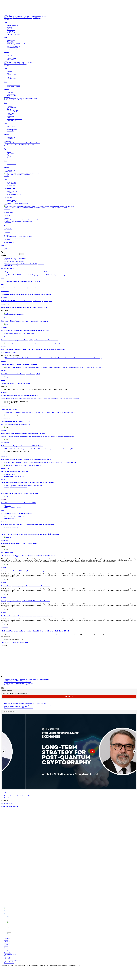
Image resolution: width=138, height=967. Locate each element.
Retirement (10, 156)
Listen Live (3, 245)
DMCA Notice (7, 955)
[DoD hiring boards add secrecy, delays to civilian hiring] (69, 537)
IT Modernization (11, 32)
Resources (6, 218)
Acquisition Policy (5, 291)
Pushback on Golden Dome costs (12, 259)
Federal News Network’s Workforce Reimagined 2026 (17, 682)
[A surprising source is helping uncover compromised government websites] (69, 324)
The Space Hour (11, 185)
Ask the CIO (10, 42)
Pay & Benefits (8, 141)
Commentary (4, 392)
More (2, 687)
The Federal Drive (11, 182)
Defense (6, 61)
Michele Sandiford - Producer (14, 194)
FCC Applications (8, 961)
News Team (7, 938)
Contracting (3, 336)
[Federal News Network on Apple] (4, 911)
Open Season (10, 153)
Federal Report (11, 126)
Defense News (4, 456)
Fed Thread (3, 567)
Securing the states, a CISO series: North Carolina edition (18, 683)
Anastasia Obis (11, 94)
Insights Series (8, 229)
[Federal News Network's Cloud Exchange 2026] (69, 377)
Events (6, 204)
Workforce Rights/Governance (14, 119)
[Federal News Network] (10, 12)
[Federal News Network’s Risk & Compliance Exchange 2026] (69, 367)
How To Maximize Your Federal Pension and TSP (16, 684)
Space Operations (11, 78)
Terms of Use (7, 953)
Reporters (6, 52)
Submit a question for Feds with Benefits (17, 203)
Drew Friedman (11, 137)
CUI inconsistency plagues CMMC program (15, 258)
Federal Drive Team (9, 188)
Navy (8, 76)
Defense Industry (11, 74)
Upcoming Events (8, 212)
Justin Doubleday (11, 58)
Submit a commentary (12, 200)
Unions (9, 117)
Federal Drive (7, 171)
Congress (3, 479)
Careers (6, 940)
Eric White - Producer (12, 192)
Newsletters (7, 943)
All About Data (11, 40)
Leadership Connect (12, 120)
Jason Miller (10, 55)
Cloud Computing (11, 30)
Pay (8, 155)
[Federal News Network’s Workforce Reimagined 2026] (69, 496)
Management (10, 116)
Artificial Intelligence (12, 25)
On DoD (9, 77)
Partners (6, 950)
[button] (3, 751)
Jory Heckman (10, 56)
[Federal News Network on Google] (4, 913)
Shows (5, 37)
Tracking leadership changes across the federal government (15, 424)
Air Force (9, 71)
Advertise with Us (8, 242)
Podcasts (6, 225)
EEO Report (7, 958)
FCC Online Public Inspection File (12, 960)
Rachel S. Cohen (11, 95)
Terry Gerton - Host (12, 191)
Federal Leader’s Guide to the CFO (13, 680)
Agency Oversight (11, 107)
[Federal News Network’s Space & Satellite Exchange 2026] (69, 358)
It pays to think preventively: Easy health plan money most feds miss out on (25, 586)
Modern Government (12, 47)
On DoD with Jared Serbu (13, 85)
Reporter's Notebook (12, 49)
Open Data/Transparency (13, 34)
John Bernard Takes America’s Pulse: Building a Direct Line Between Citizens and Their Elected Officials (35, 631)
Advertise (6, 235)
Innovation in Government (13, 46)
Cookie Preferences (9, 963)
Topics (5, 22)
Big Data (9, 27)
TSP (8, 157)
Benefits (9, 152)
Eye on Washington (12, 129)
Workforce (7, 97)
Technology (7, 15)
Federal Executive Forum (13, 44)
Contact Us (7, 941)
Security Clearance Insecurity (7, 552)
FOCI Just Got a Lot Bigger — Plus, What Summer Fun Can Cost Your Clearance (28, 556)
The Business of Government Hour (16, 43)
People (2, 510)
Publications (7, 232)
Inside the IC (10, 131)
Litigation (9, 114)
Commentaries (8, 197)
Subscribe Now (69, 696)
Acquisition (10, 106)
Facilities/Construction (12, 110)
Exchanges (3, 361)
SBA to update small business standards (14, 261)
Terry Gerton (10, 59)
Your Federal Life (11, 128)
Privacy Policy (7, 957)
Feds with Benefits (11, 202)
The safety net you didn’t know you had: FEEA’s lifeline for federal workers (25, 601)
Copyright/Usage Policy (10, 954)
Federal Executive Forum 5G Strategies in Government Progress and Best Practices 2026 (26, 679)
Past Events (7, 215)
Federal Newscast (11, 183)
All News (3, 380)
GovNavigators (4, 627)
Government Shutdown (13, 111)
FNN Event (3, 499)
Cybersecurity (10, 31)
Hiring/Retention (11, 113)
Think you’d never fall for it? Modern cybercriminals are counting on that (25, 571)
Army (8, 73)
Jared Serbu (10, 92)
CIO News (10, 28)
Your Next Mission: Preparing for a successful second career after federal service (27, 616)
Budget (9, 109)
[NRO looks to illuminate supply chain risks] (69, 465)
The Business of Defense (13, 86)
